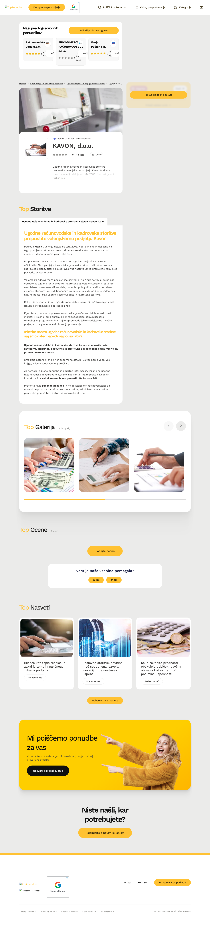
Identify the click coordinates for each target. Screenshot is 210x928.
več (52, 53)
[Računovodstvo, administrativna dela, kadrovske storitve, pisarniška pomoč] (49, 465)
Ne (115, 579)
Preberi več (59, 178)
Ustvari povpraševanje (48, 770)
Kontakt (142, 882)
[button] (64, 499)
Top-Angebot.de (89, 911)
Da (97, 579)
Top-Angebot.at (108, 911)
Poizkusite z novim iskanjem (105, 832)
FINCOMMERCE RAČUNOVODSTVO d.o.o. (70, 47)
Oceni (99, 154)
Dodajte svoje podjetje (46, 7)
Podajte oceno (105, 551)
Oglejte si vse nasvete (105, 700)
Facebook (36, 891)
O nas (127, 882)
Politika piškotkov (49, 911)
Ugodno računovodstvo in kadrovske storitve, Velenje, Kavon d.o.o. (63, 221)
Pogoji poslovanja (28, 911)
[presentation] (169, 426)
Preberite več (35, 677)
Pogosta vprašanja (69, 911)
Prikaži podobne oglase (93, 30)
